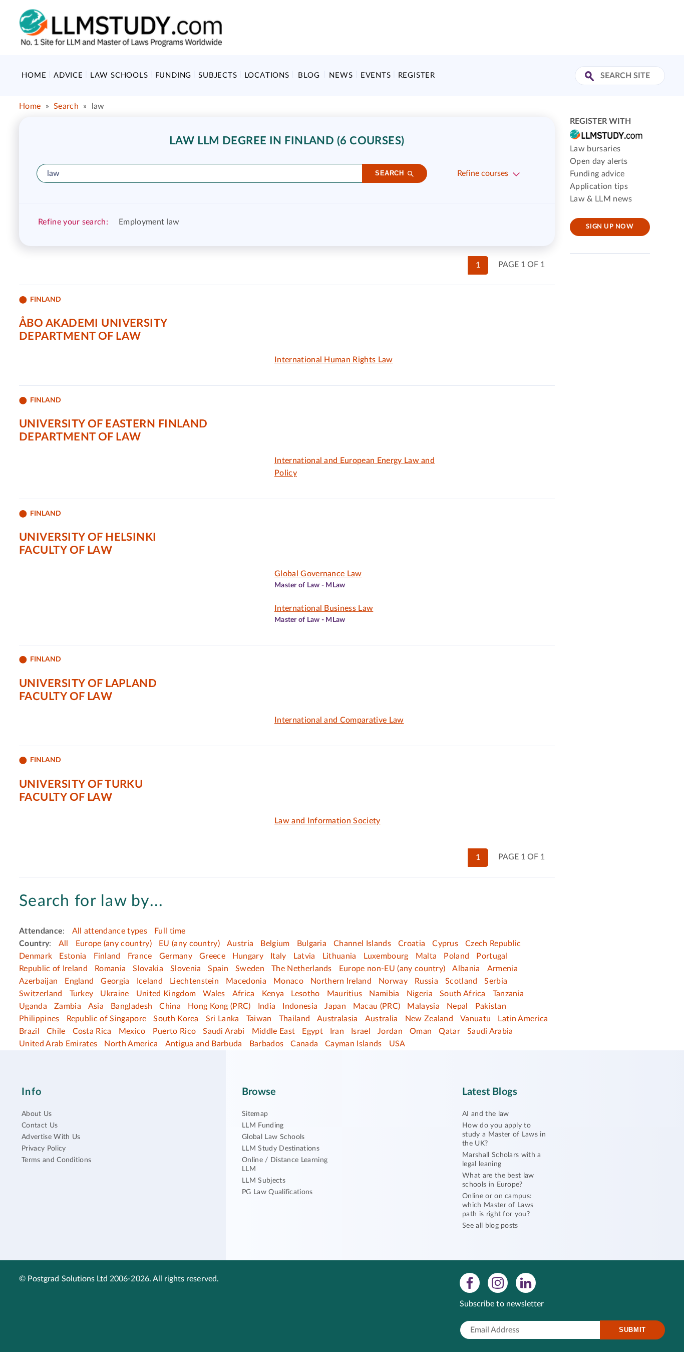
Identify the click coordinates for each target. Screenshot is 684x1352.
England (79, 981)
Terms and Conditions (56, 1160)
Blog (308, 75)
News (341, 75)
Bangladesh (131, 1006)
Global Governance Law (318, 574)
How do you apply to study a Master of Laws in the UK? (504, 1134)
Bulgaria (312, 944)
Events (376, 75)
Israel (361, 1031)
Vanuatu (475, 1019)
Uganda (33, 1006)
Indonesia (299, 1006)
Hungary (247, 956)
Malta (426, 956)
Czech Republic (493, 944)
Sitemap (255, 1113)
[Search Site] (590, 77)
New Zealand (429, 1019)
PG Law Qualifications (277, 1192)
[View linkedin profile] (526, 1282)
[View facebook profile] (470, 1282)
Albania (466, 969)
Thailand (294, 1019)
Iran (337, 1031)
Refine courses (482, 173)
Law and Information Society (327, 821)
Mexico (132, 1031)
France (140, 956)
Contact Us (40, 1125)
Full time (170, 931)
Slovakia (148, 969)
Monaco (288, 981)
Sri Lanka (222, 1019)
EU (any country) (189, 944)
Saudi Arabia (490, 1031)
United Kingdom (166, 994)
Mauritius (345, 994)
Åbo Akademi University (93, 323)
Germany (175, 956)
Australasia (337, 1019)
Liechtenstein (194, 981)
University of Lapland (88, 683)
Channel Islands (362, 944)
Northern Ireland (341, 981)
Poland (456, 956)
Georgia (115, 981)
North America (131, 1044)
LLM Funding (263, 1125)
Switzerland (41, 994)
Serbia (495, 981)
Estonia (72, 956)
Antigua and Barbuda (203, 1044)
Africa (243, 994)
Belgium (274, 944)
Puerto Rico (174, 1031)
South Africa (463, 994)
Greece (212, 956)
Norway (393, 981)
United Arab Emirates (58, 1044)
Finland (107, 956)
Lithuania (339, 956)
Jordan (390, 1031)
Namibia (384, 994)
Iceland (150, 981)
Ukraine (114, 994)
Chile (56, 1031)
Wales (214, 994)
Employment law (149, 222)
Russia (426, 981)
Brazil (29, 1031)
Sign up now (609, 226)
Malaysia (423, 1006)
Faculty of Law (65, 550)
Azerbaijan (38, 981)
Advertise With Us (51, 1137)
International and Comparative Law (339, 720)
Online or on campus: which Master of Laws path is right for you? (497, 1205)
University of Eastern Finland (113, 423)
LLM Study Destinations (280, 1148)
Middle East (273, 1031)
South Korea (176, 1019)
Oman (421, 1031)
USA (397, 1044)
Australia (381, 1019)
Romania (110, 969)
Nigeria (420, 994)
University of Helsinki (88, 537)
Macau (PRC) (377, 1006)
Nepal (457, 1006)
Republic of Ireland (53, 969)
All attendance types (109, 931)
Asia (96, 1006)
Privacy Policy (44, 1148)
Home (34, 75)
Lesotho (305, 994)
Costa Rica (92, 1031)
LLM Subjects (263, 1180)
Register (416, 75)
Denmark (35, 956)
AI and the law (485, 1113)
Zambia (67, 1006)
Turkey (82, 994)
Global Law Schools (273, 1137)
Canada (304, 1044)
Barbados (266, 1044)
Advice (68, 75)
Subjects (217, 75)
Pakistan (491, 1006)
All (64, 944)
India (267, 1006)
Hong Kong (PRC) (219, 1006)
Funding (173, 75)
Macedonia (246, 981)
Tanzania (508, 994)
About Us (37, 1113)
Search (66, 106)
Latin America (523, 1019)
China (170, 1006)
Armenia (502, 969)
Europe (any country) (114, 944)
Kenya (273, 994)
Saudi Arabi (224, 1031)
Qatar (449, 1031)
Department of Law (80, 336)
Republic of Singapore (107, 1019)
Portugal (492, 956)
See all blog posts (490, 1225)
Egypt (312, 1031)
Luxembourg (386, 956)
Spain (218, 969)
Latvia (304, 956)
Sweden (249, 969)
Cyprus (445, 944)
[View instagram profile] (498, 1282)
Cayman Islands (353, 1044)
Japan (335, 1006)
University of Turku (81, 784)
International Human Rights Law (333, 360)
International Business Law (323, 608)
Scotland (461, 981)
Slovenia (185, 969)
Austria (240, 944)
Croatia (411, 944)
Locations (266, 75)
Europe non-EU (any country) (392, 969)
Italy (278, 956)
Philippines (39, 1019)
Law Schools (119, 75)
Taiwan (259, 1019)
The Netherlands (301, 969)
